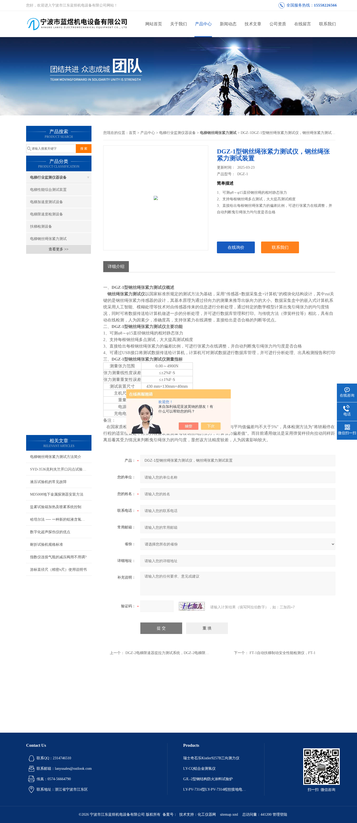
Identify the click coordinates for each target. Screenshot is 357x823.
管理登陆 (280, 814)
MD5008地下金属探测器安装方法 (56, 494)
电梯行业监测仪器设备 (48, 177)
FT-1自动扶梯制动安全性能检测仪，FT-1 (282, 653)
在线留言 (302, 24)
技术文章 (253, 24)
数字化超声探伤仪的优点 (50, 532)
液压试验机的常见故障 (48, 482)
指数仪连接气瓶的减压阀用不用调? (58, 557)
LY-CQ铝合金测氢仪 (199, 769)
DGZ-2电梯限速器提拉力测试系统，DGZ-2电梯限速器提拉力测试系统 (181, 653)
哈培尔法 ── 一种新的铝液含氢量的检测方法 (60, 519)
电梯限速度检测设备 (46, 214)
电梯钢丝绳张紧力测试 (48, 239)
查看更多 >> (58, 249)
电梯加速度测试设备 (46, 202)
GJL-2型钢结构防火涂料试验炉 (208, 779)
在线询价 (236, 247)
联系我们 (327, 24)
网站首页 (153, 24)
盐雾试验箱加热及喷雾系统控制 (55, 507)
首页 (132, 133)
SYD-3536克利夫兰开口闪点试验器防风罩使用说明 (60, 469)
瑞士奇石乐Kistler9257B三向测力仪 (211, 758)
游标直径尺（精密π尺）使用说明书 (58, 570)
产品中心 (203, 24)
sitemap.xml (229, 814)
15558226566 (325, 5)
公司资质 (277, 24)
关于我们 (178, 24)
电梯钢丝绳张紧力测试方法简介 (55, 457)
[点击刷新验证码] (192, 606)
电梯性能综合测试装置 (48, 190)
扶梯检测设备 (41, 226)
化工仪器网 (207, 814)
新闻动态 (228, 24)
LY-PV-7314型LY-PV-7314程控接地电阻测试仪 (216, 789)
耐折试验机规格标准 (46, 544)
